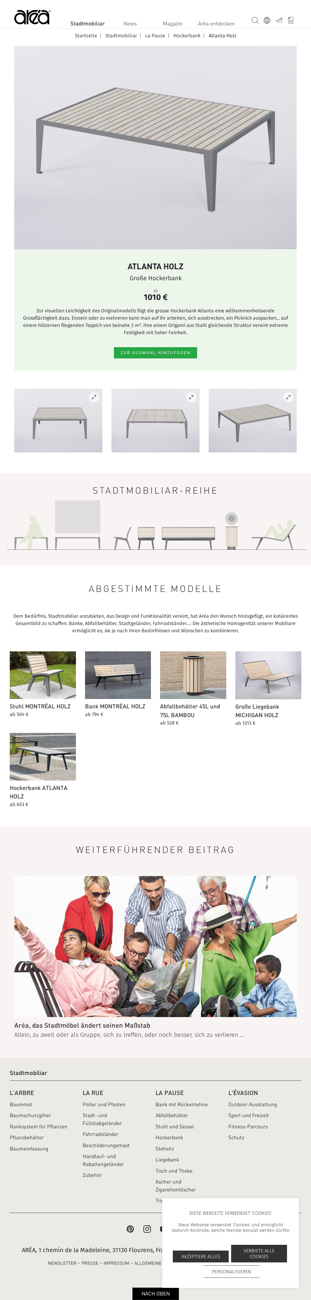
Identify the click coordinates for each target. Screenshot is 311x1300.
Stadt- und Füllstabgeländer (102, 1119)
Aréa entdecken (216, 23)
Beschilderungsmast (106, 1145)
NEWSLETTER (62, 1263)
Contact (279, 19)
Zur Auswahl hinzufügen (155, 352)
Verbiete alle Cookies (259, 1253)
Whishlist (291, 19)
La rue (93, 1093)
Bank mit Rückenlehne (182, 1104)
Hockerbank (169, 1137)
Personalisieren (231, 1272)
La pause (170, 1093)
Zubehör (92, 1175)
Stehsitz (165, 1149)
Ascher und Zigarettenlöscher (176, 1186)
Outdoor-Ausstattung (252, 1104)
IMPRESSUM (116, 1263)
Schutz (236, 1137)
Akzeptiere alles (201, 1256)
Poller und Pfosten (104, 1104)
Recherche (255, 19)
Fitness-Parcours (248, 1127)
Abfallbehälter (172, 1115)
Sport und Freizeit (248, 1115)
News (130, 23)
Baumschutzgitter (30, 1115)
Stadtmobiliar (87, 23)
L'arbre (22, 1093)
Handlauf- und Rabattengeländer (103, 1160)
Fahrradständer (100, 1134)
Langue (267, 19)
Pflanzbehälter (27, 1137)
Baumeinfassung (29, 1149)
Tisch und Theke (174, 1171)
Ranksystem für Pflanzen (38, 1127)
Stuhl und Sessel (175, 1127)
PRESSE (90, 1263)
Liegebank (167, 1160)
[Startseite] (32, 18)
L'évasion (243, 1093)
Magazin (173, 23)
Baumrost (21, 1104)
